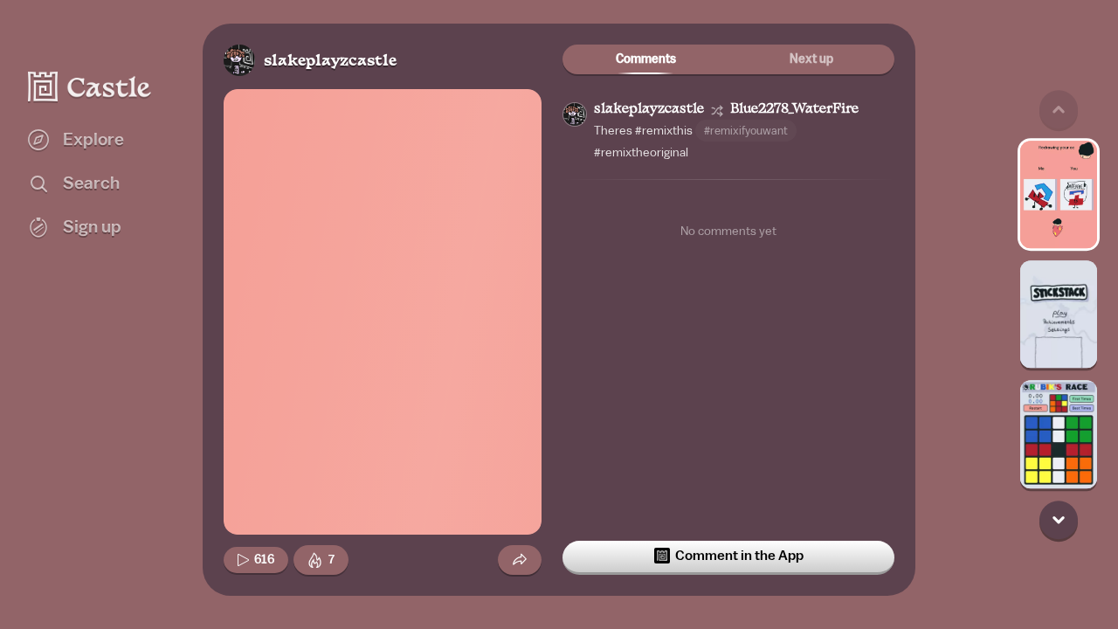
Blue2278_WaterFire (794, 109)
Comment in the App (739, 556)
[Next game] (1058, 520)
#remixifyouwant (746, 130)
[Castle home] (90, 86)
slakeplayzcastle (330, 61)
